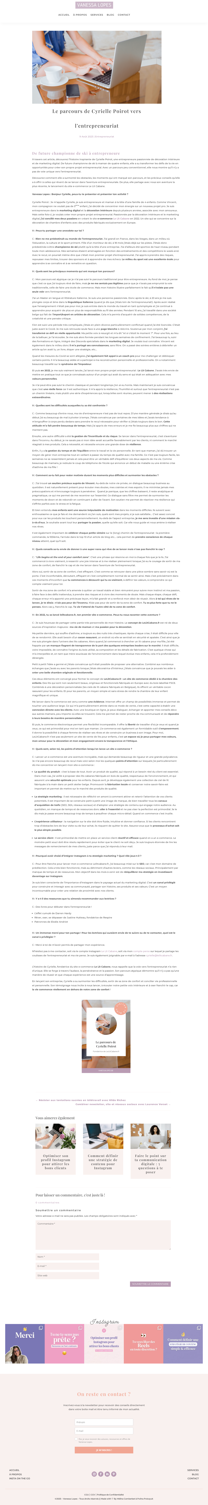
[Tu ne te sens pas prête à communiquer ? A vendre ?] (64, 1344)
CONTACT (124, 14)
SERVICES (97, 14)
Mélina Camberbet (126, 1499)
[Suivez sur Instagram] (94, 1474)
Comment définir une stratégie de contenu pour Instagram (103, 1161)
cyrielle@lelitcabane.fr (159, 955)
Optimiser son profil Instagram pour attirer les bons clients (55, 1161)
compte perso (141, 951)
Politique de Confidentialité (110, 1494)
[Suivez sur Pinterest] (113, 1474)
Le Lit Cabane (121, 218)
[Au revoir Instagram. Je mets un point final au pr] (25, 1344)
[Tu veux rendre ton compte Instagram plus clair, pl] (104, 1344)
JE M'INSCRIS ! (104, 1450)
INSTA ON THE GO (19, 1478)
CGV (93, 1494)
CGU (86, 1494)
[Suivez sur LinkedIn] (107, 1474)
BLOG (195, 1474)
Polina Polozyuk (145, 1499)
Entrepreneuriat (104, 136)
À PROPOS (80, 14)
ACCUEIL (64, 14)
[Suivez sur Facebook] (100, 1474)
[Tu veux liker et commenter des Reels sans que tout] (143, 1344)
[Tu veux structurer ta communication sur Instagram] (183, 1344)
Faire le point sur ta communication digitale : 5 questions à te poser (151, 1163)
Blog (110, 14)
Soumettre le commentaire (150, 1283)
